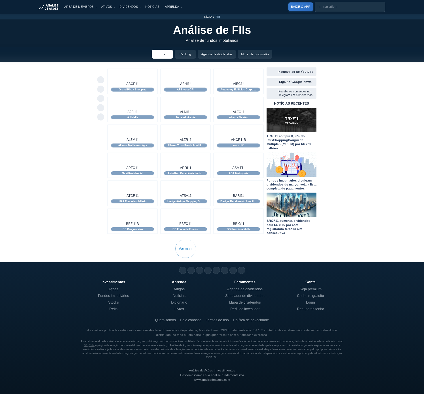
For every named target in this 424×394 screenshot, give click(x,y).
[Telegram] (208, 270)
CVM (92, 345)
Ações (113, 289)
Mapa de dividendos (245, 302)
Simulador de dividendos (244, 296)
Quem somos (165, 320)
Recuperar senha (310, 309)
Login (310, 302)
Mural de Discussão (255, 54)
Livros (179, 309)
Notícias (152, 6)
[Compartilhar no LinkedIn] (100, 117)
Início (208, 16)
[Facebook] (191, 270)
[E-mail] (241, 270)
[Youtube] (216, 270)
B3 (85, 345)
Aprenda (172, 6)
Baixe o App (300, 6)
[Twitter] (199, 270)
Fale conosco (190, 320)
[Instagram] (182, 270)
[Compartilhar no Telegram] (100, 89)
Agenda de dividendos (216, 54)
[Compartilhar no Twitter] (100, 108)
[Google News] (224, 270)
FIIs (162, 54)
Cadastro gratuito (310, 296)
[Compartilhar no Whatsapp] (100, 80)
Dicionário (179, 302)
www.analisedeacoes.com (212, 379)
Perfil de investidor (244, 309)
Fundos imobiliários (113, 296)
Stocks (113, 302)
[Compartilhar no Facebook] (100, 98)
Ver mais (185, 249)
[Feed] (233, 270)
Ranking (185, 54)
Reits (113, 309)
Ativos (106, 6)
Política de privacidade (251, 320)
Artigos (179, 289)
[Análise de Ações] (50, 6)
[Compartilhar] (100, 71)
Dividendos (128, 6)
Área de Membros (79, 6)
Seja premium (311, 289)
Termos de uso (217, 320)
